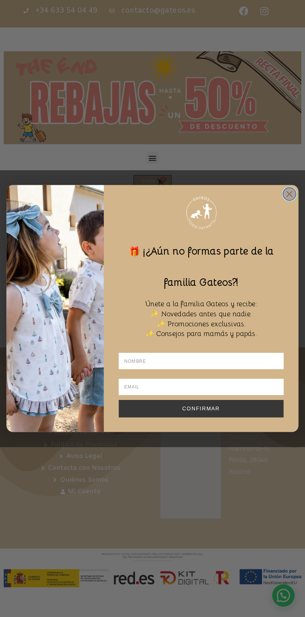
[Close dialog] (289, 194)
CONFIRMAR (201, 408)
